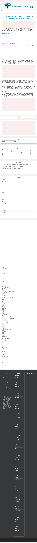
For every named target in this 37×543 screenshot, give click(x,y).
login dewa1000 (4, 272)
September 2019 (17, 515)
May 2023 (16, 446)
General (3, 188)
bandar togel (4, 366)
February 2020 (17, 506)
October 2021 (17, 481)
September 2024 (17, 417)
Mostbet (3, 325)
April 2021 (16, 492)
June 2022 (16, 466)
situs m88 (3, 317)
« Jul (2, 157)
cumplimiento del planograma (6, 269)
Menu (34, 11)
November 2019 (17, 512)
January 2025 (17, 410)
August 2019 (17, 517)
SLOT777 (3, 296)
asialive (3, 289)
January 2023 (17, 453)
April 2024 (16, 426)
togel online (3, 345)
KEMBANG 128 (4, 307)
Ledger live (3, 293)
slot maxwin (4, 308)
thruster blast (4, 286)
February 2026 (17, 386)
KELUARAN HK (4, 229)
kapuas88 (3, 223)
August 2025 (17, 397)
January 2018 (17, 532)
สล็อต (3, 362)
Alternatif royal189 (5, 356)
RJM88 (3, 354)
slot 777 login (4, 265)
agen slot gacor (4, 319)
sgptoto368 (3, 326)
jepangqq (3, 312)
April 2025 (16, 404)
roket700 (3, 364)
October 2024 (17, 415)
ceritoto (3, 324)
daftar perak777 (4, 270)
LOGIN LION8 (4, 328)
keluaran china (4, 344)
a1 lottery (3, 179)
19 (11, 153)
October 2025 (17, 393)
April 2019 (16, 521)
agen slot (3, 349)
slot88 (3, 350)
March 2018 (16, 528)
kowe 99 (3, 313)
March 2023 (16, 450)
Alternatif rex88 (4, 347)
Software (3, 199)
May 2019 (16, 519)
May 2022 (16, 468)
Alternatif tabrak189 (5, 358)
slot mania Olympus (11, 291)
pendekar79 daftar (5, 340)
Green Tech (3, 190)
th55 (2, 301)
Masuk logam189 (4, 352)
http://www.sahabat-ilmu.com (6, 329)
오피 (2, 323)
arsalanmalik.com (4, 339)
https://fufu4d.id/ (4, 314)
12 (11, 152)
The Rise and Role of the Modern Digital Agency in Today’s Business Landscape (8, 117)
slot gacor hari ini (4, 281)
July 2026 (16, 377)
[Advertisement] (18, 24)
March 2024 (16, 428)
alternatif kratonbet (5, 360)
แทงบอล (3, 225)
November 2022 (17, 457)
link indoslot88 (4, 276)
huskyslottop (4, 268)
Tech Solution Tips (5, 201)
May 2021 (16, 490)
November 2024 (17, 413)
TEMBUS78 (3, 334)
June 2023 (16, 444)
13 (16, 152)
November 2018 (17, 523)
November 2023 (17, 435)
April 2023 (16, 448)
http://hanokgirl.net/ (5, 295)
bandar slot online (4, 292)
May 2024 (16, 424)
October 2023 (17, 437)
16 (30, 152)
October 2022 (17, 459)
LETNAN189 (4, 359)
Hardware (3, 192)
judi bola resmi (4, 321)
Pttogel (3, 228)
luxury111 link (4, 267)
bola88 (3, 282)
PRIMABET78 (4, 331)
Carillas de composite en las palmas (7, 266)
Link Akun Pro (4, 230)
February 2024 (17, 430)
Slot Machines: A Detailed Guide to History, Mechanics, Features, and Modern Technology (15, 164)
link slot (3, 348)
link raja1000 (4, 271)
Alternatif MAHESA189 (5, 338)
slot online (3, 222)
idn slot (3, 304)
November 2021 (17, 479)
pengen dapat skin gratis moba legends (8, 297)
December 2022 (17, 455)
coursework (3, 227)
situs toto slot (4, 346)
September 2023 (17, 439)
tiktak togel (3, 278)
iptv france (3, 290)
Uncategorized (20, 112)
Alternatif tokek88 (4, 351)
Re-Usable (3, 197)
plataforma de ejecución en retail (7, 277)
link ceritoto (3, 355)
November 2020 (17, 501)
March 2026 (16, 384)
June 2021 (16, 488)
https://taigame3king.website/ (6, 322)
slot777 (3, 285)
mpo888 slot (4, 275)
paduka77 (3, 363)
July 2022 (16, 464)
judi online (3, 274)
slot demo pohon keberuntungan (7, 279)
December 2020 (17, 499)
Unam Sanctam (4, 357)
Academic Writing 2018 (5, 181)
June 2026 (16, 379)
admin (22, 19)
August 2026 (17, 375)
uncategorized (4, 203)
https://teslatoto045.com (17, 94)
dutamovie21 (4, 303)
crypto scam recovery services (6, 316)
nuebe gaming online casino (6, 288)
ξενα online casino (4, 291)
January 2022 (17, 475)
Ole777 (3, 231)
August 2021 (17, 484)
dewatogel (3, 273)
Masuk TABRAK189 (5, 337)
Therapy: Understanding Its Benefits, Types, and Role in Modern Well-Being (13, 168)
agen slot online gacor (5, 320)
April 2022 (16, 470)
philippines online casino (5, 287)
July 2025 (16, 399)
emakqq (3, 311)
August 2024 (17, 419)
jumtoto (3, 298)
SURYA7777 (4, 302)
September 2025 (17, 395)
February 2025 (17, 408)
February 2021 (17, 495)
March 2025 (16, 406)
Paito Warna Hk (4, 226)
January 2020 (17, 508)
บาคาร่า (3, 224)
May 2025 (16, 402)
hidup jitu (3, 300)
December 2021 (17, 477)
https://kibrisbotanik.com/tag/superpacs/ (8, 318)
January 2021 (17, 497)
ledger (3, 335)
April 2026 (16, 382)
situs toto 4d (4, 342)
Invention (3, 194)
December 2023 (17, 433)
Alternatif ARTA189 (5, 336)
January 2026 (17, 388)
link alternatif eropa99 (5, 284)
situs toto (3, 341)
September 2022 (17, 461)
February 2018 (17, 530)
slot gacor (22, 28)
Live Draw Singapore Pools (6, 221)
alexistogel (3, 310)
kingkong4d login (4, 315)
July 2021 (16, 486)
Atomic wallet (4, 294)
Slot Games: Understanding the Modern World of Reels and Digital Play (12, 166)
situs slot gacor (4, 280)
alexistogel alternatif (5, 305)
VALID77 (3, 306)
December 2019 (17, 510)
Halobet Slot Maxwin (5, 353)
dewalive (3, 283)
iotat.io (3, 365)
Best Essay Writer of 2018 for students (8, 183)
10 (2, 152)
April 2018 (16, 526)
